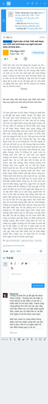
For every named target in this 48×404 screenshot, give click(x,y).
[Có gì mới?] (37, 3)
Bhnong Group (21, 26)
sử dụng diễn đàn (34, 28)
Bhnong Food (33, 23)
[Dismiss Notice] (44, 12)
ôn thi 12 (38, 241)
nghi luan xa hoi (27, 241)
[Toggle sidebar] (41, 3)
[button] (3, 3)
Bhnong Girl (34, 26)
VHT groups (28, 18)
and (14, 245)
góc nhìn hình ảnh (12, 241)
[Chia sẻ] (41, 251)
